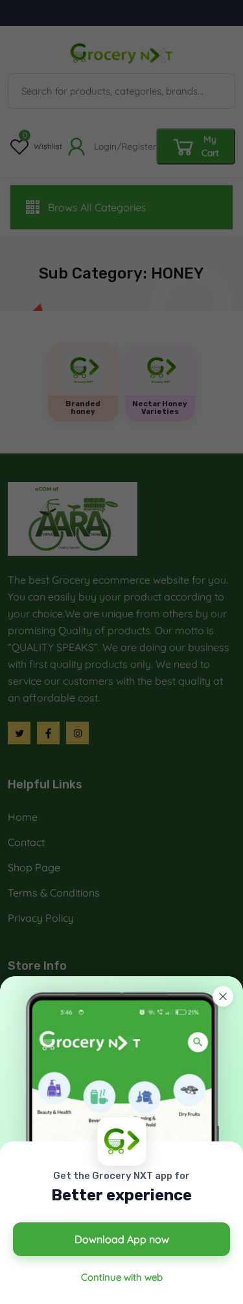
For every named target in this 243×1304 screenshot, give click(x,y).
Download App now (122, 1239)
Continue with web (122, 1277)
